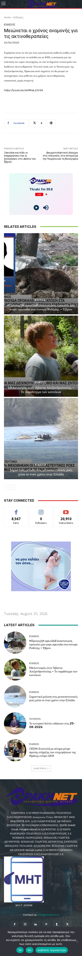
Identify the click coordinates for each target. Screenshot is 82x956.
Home (7, 17)
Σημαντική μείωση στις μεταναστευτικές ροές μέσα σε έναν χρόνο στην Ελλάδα (41, 472)
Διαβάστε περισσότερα (51, 950)
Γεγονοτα (35, 719)
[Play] (36, 207)
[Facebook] (14, 924)
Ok (20, 950)
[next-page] (12, 487)
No (29, 950)
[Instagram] (25, 924)
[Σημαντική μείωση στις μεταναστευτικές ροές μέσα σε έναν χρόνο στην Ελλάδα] (41, 438)
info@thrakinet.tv (48, 914)
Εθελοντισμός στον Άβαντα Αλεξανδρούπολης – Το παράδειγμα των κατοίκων (41, 390)
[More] (51, 123)
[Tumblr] (57, 924)
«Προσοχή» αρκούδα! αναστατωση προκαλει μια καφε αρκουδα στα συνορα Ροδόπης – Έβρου (41, 307)
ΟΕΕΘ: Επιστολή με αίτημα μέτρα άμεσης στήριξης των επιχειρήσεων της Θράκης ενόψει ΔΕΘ (52, 752)
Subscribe (66, 510)
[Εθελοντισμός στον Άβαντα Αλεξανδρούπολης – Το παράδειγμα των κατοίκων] (41, 356)
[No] (77, 941)
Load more (39, 768)
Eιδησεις (18, 17)
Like (16, 510)
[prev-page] (6, 487)
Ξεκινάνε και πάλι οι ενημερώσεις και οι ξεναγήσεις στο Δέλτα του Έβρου (20, 157)
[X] (67, 924)
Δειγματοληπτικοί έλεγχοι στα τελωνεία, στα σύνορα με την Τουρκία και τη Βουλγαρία (60, 155)
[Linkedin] (36, 924)
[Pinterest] (46, 924)
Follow (41, 510)
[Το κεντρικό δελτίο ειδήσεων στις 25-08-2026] (15, 723)
